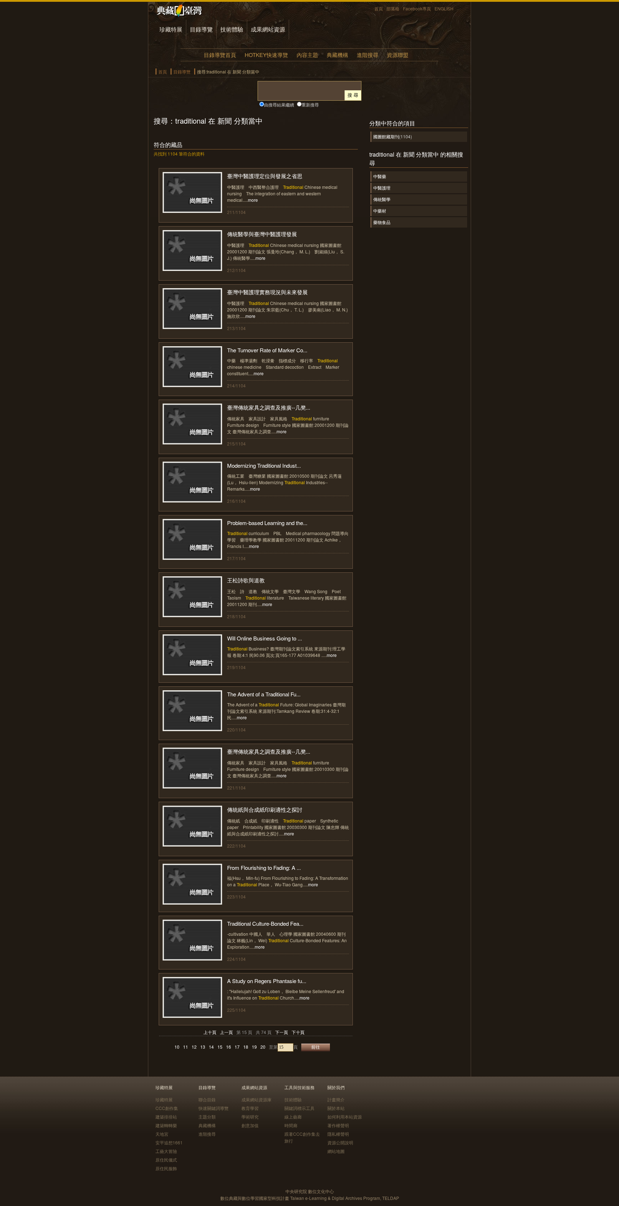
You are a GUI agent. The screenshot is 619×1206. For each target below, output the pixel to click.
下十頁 (298, 1032)
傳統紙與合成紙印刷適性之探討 (264, 809)
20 (262, 1047)
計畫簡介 (336, 1099)
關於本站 (336, 1108)
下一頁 (281, 1032)
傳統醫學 (381, 199)
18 (245, 1047)
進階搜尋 (367, 54)
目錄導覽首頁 (220, 54)
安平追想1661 (169, 1142)
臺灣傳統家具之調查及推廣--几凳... (268, 407)
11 (185, 1047)
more (253, 200)
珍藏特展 (170, 29)
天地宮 (161, 1134)
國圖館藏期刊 (386, 136)
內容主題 (307, 54)
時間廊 (290, 1125)
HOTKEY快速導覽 (266, 54)
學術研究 (250, 1117)
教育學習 (250, 1108)
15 (219, 1047)
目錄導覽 (201, 29)
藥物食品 (381, 222)
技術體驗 (231, 29)
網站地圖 (336, 1151)
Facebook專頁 (417, 8)
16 (228, 1047)
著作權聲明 (338, 1125)
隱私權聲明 (338, 1134)
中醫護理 (381, 188)
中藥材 (379, 211)
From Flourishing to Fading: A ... (264, 867)
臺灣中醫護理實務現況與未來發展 (267, 292)
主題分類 (207, 1117)
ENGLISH (444, 8)
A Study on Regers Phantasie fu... (266, 981)
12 (194, 1047)
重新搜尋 (310, 104)
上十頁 (209, 1032)
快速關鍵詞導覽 (213, 1108)
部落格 (393, 8)
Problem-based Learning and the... (267, 522)
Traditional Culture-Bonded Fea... (265, 923)
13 (202, 1047)
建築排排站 (166, 1117)
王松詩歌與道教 (246, 580)
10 (176, 1047)
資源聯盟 (397, 54)
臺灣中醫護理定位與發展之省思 (264, 176)
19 (254, 1047)
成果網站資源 (268, 29)
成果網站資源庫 (256, 1099)
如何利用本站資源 (344, 1117)
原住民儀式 (166, 1160)
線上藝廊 (293, 1117)
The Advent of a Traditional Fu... (264, 694)
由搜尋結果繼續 (279, 104)
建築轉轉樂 (166, 1125)
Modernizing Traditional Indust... (264, 465)
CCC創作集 (166, 1108)
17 (237, 1047)
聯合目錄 (207, 1099)
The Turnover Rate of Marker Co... (267, 350)
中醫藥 (379, 176)
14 (211, 1047)
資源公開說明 (340, 1142)
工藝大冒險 (166, 1151)
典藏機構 (337, 54)
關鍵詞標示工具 (299, 1108)
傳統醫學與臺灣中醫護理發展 (262, 234)
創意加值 (250, 1125)
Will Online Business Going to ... (264, 638)
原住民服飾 (166, 1168)
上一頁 (226, 1032)
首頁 (378, 8)
